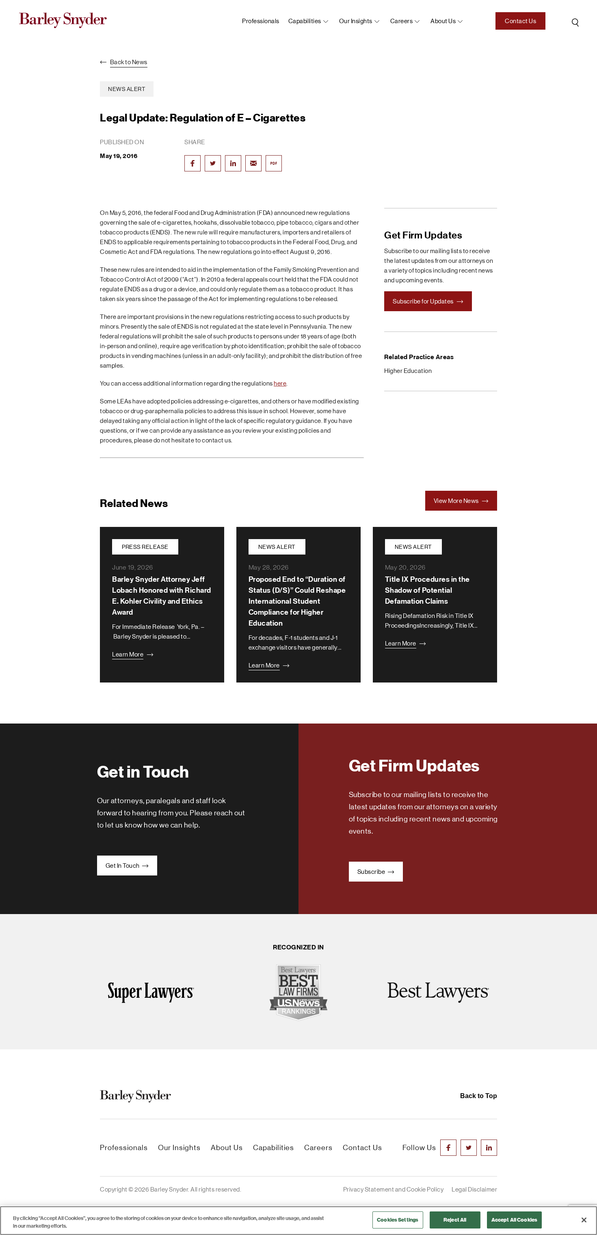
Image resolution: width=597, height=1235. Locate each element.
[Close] (584, 1220)
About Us (227, 1148)
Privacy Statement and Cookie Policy (393, 1189)
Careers (401, 20)
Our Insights (355, 20)
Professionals (260, 20)
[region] (298, 1220)
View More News (457, 500)
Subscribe (371, 871)
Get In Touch (123, 865)
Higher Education (408, 370)
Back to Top (478, 1095)
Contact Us (520, 20)
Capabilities (304, 20)
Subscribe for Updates (423, 301)
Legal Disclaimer (474, 1189)
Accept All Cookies (514, 1220)
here (280, 383)
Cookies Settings (397, 1220)
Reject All (454, 1220)
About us (443, 20)
